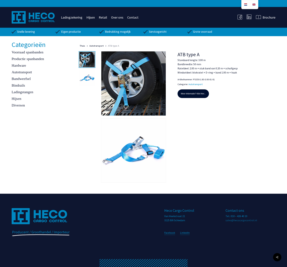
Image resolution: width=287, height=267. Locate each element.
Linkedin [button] (185, 232)
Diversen (18, 105)
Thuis (82, 45)
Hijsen (16, 99)
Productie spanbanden (28, 59)
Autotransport (22, 72)
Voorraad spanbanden (27, 52)
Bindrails (18, 85)
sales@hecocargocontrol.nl (241, 220)
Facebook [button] (169, 232)
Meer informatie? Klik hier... (193, 94)
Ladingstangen (22, 92)
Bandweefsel (21, 79)
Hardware (19, 65)
